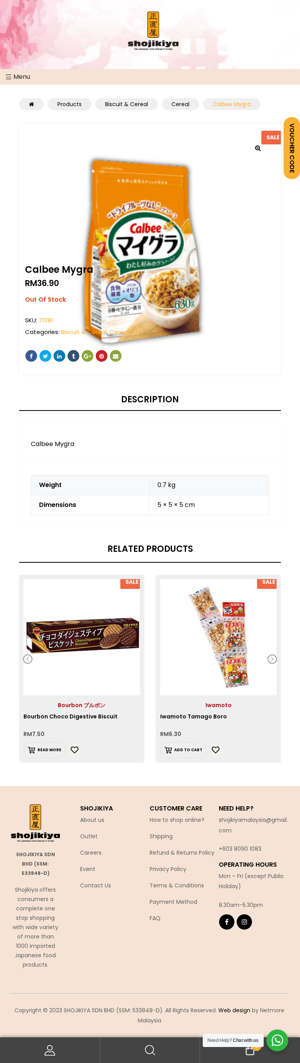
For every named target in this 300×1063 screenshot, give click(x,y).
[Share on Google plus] (87, 356)
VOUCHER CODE (292, 148)
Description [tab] (150, 399)
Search (150, 1050)
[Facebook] (227, 922)
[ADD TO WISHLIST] (74, 749)
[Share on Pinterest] (101, 356)
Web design (234, 1010)
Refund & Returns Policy (182, 853)
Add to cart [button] (188, 749)
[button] (257, 147)
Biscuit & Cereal (84, 332)
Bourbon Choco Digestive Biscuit (70, 716)
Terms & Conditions (177, 885)
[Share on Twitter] (45, 356)
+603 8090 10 (237, 849)
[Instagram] (244, 922)
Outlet (89, 836)
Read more (49, 749)
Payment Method (173, 902)
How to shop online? (177, 820)
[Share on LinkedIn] (59, 356)
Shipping (161, 836)
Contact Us (95, 885)
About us (92, 820)
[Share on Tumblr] (73, 356)
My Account (50, 1050)
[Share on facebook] (31, 356)
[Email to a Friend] (115, 356)
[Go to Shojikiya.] (31, 104)
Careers (91, 853)
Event (87, 869)
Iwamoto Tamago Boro (193, 716)
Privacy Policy (168, 869)
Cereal (119, 332)
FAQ (155, 918)
